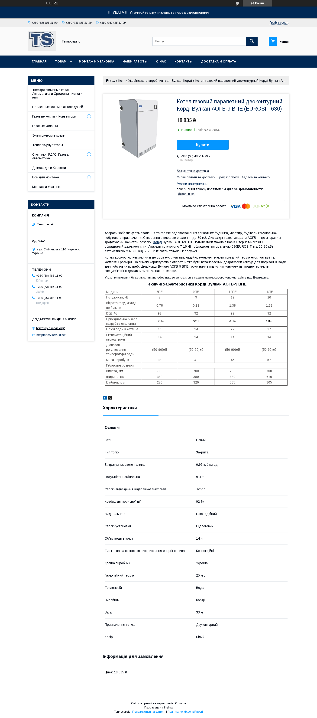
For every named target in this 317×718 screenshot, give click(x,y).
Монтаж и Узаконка (46, 187)
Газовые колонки (45, 126)
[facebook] (105, 398)
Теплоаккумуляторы (47, 145)
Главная (39, 61)
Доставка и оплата (218, 61)
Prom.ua (180, 703)
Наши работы (135, 61)
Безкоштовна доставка (193, 171)
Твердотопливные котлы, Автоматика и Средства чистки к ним (57, 93)
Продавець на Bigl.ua (158, 707)
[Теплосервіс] (42, 49)
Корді (157, 242)
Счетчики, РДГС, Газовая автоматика (51, 156)
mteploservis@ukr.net (50, 335)
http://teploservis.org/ (50, 328)
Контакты (184, 61)
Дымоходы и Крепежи (49, 168)
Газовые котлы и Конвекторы (54, 116)
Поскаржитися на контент (148, 711)
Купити (202, 145)
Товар (60, 61)
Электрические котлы (48, 135)
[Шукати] (252, 41)
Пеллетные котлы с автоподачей (57, 107)
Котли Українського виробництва (143, 80)
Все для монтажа (45, 177)
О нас (161, 61)
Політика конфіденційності (185, 711)
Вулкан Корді (182, 80)
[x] (110, 398)
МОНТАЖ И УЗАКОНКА (96, 61)
